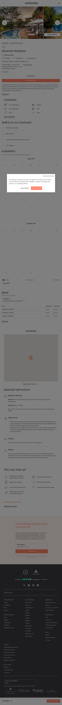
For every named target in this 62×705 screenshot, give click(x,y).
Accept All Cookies (36, 188)
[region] (31, 183)
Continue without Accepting (48, 175)
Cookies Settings (25, 188)
